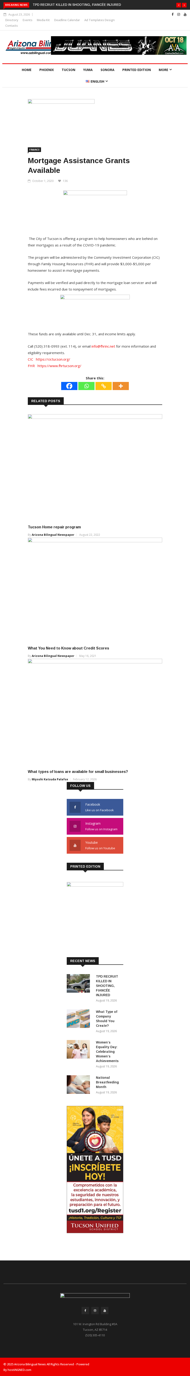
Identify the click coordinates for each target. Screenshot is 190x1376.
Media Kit (43, 20)
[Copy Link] (103, 386)
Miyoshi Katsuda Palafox (50, 779)
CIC (30, 359)
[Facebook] (69, 386)
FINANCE (34, 149)
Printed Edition (136, 70)
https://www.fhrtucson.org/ (59, 365)
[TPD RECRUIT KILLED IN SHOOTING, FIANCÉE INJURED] (79, 984)
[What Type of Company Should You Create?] (79, 1019)
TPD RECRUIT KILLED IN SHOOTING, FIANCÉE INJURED (77, 4)
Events (27, 20)
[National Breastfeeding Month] (79, 1085)
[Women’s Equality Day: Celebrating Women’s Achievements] (79, 1050)
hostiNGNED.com (19, 1370)
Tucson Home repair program (55, 527)
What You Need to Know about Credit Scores (68, 648)
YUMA (88, 70)
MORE (163, 70)
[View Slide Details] (119, 45)
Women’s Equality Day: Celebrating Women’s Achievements (107, 1051)
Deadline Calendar (67, 20)
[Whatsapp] (86, 386)
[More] (121, 386)
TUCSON (68, 70)
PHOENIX (46, 70)
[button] (178, 5)
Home (27, 70)
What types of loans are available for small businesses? (78, 772)
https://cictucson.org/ (53, 359)
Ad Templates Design (99, 20)
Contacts (11, 25)
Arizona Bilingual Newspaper (53, 535)
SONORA (107, 70)
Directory (11, 20)
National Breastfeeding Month (107, 1082)
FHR (31, 365)
